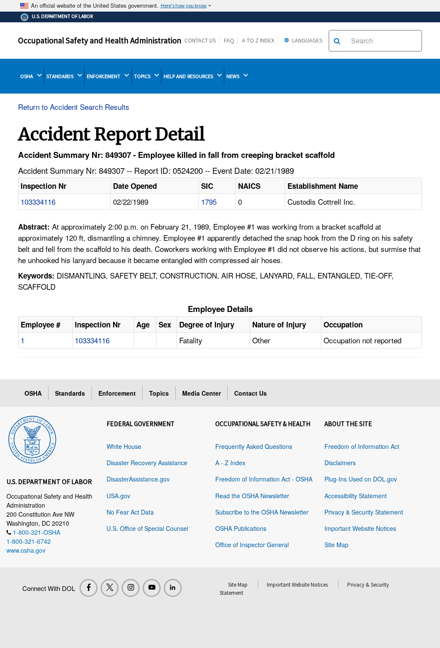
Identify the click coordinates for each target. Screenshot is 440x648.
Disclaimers (340, 462)
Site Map (336, 544)
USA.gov (118, 495)
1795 (209, 201)
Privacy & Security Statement (363, 512)
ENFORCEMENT (104, 76)
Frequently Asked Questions (253, 446)
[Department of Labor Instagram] (131, 588)
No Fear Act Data (130, 512)
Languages (307, 40)
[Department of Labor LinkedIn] (173, 588)
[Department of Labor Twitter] (110, 588)
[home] (32, 438)
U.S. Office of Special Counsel (147, 528)
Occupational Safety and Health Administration (99, 40)
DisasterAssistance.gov (138, 479)
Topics (159, 393)
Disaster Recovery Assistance (147, 462)
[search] (337, 40)
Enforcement (117, 393)
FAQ (229, 40)
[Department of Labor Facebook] (88, 588)
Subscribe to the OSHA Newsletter (262, 512)
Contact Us (200, 40)
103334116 (38, 201)
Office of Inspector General (252, 544)
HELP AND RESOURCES (189, 76)
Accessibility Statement (355, 495)
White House (124, 446)
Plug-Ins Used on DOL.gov (360, 479)
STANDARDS (60, 76)
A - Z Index (230, 462)
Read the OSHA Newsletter (252, 495)
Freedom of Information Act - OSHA (263, 479)
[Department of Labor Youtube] (152, 588)
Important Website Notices (360, 528)
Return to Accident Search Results (73, 106)
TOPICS (143, 76)
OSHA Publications (240, 528)
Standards (70, 393)
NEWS (233, 76)
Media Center (201, 393)
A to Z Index (258, 40)
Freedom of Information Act (361, 446)
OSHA (27, 76)
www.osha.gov (26, 550)
